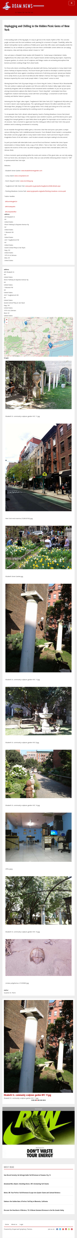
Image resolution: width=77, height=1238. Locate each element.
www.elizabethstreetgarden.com (31, 171)
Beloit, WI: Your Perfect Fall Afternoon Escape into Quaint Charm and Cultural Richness (32, 1193)
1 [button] (32, 1100)
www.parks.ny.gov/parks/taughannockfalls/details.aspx (42, 186)
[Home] (24, 6)
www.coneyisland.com (21, 176)
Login (21, 1224)
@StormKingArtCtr (11, 201)
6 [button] (40, 1100)
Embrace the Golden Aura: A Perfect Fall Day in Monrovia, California (26, 1201)
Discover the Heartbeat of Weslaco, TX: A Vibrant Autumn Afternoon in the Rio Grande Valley (34, 1210)
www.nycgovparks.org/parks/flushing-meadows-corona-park (46, 191)
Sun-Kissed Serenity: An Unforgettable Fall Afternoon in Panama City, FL (27, 1175)
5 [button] (38, 1100)
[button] (50, 346)
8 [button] (43, 1100)
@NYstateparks (10, 206)
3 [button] (35, 1100)
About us (14, 1224)
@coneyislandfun (10, 212)
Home (7, 1224)
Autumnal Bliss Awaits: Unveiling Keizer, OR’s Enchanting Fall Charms (26, 1184)
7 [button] (41, 1100)
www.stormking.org (26, 181)
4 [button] (36, 1100)
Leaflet (60, 356)
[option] (38, 1028)
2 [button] (33, 1100)
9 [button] (44, 1100)
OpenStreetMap (65, 356)
